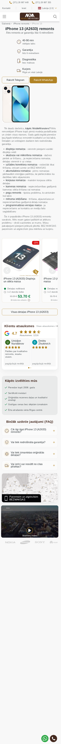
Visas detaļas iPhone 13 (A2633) (29, 312)
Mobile (30, 18)
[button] (28, 367)
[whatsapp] (44, 738)
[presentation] (7, 270)
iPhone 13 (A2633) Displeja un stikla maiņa (19, 280)
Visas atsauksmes (45, 326)
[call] (53, 738)
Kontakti (6, 8)
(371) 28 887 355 (43, 2)
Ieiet (24, 8)
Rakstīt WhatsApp (43, 80)
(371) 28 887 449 (20, 2)
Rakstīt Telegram (15, 80)
